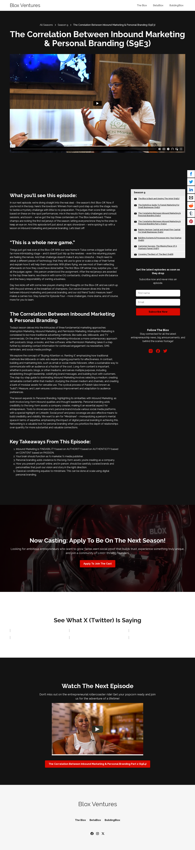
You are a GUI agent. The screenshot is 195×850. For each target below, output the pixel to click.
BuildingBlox (176, 5)
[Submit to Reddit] (191, 205)
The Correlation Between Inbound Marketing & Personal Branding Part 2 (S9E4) (98, 763)
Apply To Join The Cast (97, 563)
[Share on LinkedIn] (191, 190)
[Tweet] (191, 182)
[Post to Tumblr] (191, 213)
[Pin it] (191, 221)
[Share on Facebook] (191, 174)
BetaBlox (158, 5)
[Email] (191, 198)
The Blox (142, 5)
